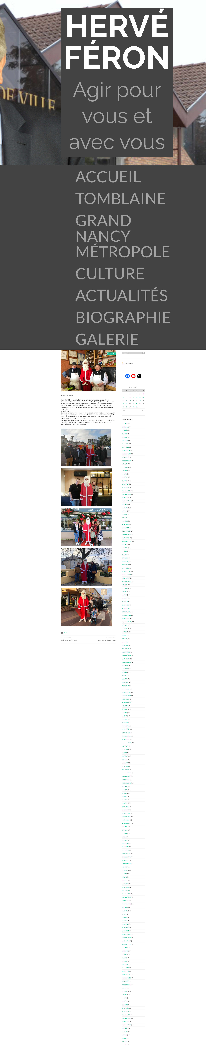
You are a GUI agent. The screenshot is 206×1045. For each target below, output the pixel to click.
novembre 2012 (126, 978)
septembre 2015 (126, 863)
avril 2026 (124, 437)
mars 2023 (125, 561)
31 (136, 407)
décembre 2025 (126, 450)
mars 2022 (125, 601)
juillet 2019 (125, 709)
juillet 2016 (125, 830)
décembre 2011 (126, 1015)
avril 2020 (124, 679)
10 (136, 397)
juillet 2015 (125, 870)
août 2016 (125, 826)
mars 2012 (125, 1004)
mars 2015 (125, 884)
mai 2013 (124, 957)
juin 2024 (124, 511)
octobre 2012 (125, 981)
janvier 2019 (125, 729)
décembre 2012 (126, 974)
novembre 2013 (126, 937)
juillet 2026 (125, 427)
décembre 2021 (126, 611)
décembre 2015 (126, 853)
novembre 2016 (126, 816)
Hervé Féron (117, 42)
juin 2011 (124, 1035)
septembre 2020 (126, 662)
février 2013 (125, 967)
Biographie (123, 316)
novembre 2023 (126, 534)
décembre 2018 (126, 732)
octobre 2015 (125, 860)
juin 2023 (124, 551)
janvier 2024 (125, 527)
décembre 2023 (126, 531)
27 (123, 407)
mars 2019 (125, 722)
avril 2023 (124, 558)
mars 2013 (125, 964)
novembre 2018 (126, 736)
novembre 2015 (126, 857)
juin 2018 (124, 753)
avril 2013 (124, 961)
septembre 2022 (126, 581)
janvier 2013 (125, 971)
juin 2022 (124, 591)
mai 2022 (124, 595)
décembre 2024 (126, 491)
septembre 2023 (126, 541)
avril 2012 (124, 1001)
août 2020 (125, 665)
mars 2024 (125, 521)
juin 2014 (124, 914)
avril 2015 (124, 880)
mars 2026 (125, 440)
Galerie (107, 338)
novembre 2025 (126, 454)
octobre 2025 (125, 457)
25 (140, 403)
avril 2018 (124, 759)
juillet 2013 (125, 951)
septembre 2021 (126, 622)
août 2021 (125, 625)
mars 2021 (125, 642)
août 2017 (125, 786)
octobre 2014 (125, 900)
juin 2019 (124, 712)
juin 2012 (124, 994)
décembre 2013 (126, 934)
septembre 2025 (126, 460)
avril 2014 (124, 920)
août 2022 (125, 585)
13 (123, 400)
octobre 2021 (125, 618)
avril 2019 (124, 719)
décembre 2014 (126, 894)
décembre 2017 (126, 773)
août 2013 (125, 947)
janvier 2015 (125, 890)
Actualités (121, 295)
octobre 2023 (125, 538)
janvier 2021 (125, 648)
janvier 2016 (125, 850)
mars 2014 (125, 924)
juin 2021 (124, 632)
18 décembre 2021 (67, 395)
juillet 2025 (125, 467)
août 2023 (125, 544)
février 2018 (125, 766)
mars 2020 (125, 682)
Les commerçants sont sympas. (107, 639)
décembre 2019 (126, 692)
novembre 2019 (126, 695)
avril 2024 (124, 517)
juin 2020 (124, 672)
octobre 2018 (125, 739)
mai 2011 (124, 1038)
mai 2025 (124, 474)
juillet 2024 (125, 507)
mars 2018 (125, 763)
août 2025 (125, 464)
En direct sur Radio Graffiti (69, 639)
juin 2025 (124, 470)
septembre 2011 (126, 1025)
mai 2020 (124, 675)
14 (126, 400)
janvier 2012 (125, 1011)
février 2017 (125, 806)
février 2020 (125, 685)
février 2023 (125, 564)
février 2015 (125, 887)
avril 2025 (124, 477)
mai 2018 (124, 756)
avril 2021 (124, 638)
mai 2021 (124, 635)
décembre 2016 (126, 813)
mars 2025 (125, 480)
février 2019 (125, 726)
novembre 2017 (126, 776)
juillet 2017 (125, 789)
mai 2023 (124, 554)
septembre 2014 (126, 904)
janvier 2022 (125, 608)
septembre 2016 (126, 823)
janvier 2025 (125, 487)
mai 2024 (124, 514)
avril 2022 (124, 598)
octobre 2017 (125, 779)
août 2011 (125, 1028)
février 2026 (125, 444)
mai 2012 (124, 998)
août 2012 (125, 988)
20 (123, 403)
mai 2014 (124, 917)
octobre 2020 (125, 658)
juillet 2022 (125, 588)
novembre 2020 (126, 655)
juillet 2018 (125, 749)
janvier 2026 (125, 447)
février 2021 (125, 645)
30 (133, 407)
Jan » (143, 410)
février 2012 (125, 1008)
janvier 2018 (125, 769)
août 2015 (125, 867)
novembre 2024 (126, 494)
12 (143, 397)
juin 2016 (124, 833)
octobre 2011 (125, 1021)
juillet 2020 (125, 669)
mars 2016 (125, 843)
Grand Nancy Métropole (122, 235)
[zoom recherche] (143, 353)
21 (126, 403)
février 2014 (125, 927)
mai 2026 (124, 433)
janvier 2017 (125, 810)
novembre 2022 (126, 575)
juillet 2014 (125, 910)
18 (140, 400)
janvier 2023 (125, 568)
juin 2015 (124, 873)
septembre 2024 (126, 501)
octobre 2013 (125, 941)
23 (133, 403)
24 (136, 403)
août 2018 (125, 746)
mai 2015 (124, 877)
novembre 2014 (126, 897)
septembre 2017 (126, 783)
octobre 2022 (125, 578)
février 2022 (125, 605)
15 (130, 400)
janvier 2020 (125, 689)
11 (140, 397)
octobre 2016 (125, 820)
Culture (110, 273)
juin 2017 (124, 793)
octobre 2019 (125, 699)
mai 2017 (124, 796)
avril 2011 (124, 1041)
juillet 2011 (125, 1031)
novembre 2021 (126, 615)
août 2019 (125, 705)
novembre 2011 (126, 1018)
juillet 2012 (125, 991)
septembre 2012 (126, 984)
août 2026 (125, 423)
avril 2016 (124, 840)
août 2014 (125, 907)
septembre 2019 (126, 702)
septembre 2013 (126, 944)
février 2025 (125, 484)
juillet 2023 (125, 548)
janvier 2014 (125, 931)
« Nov (124, 410)
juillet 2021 (125, 628)
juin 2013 (124, 954)
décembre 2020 (126, 652)
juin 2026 (124, 430)
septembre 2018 (126, 742)
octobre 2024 (125, 497)
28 (126, 407)
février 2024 (125, 524)
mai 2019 (124, 716)
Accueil (108, 176)
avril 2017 (124, 800)
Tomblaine (120, 198)
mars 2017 (125, 803)
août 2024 (125, 504)
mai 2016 (124, 836)
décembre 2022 (126, 571)
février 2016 (125, 847)
